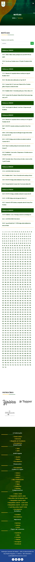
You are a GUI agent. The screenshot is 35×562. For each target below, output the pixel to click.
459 (13, 314)
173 (18, 259)
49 (2, 238)
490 (30, 319)
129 (27, 250)
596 (25, 339)
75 (24, 241)
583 (22, 337)
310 (30, 284)
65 (4, 241)
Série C (18, 477)
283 (22, 280)
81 (6, 243)
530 (10, 328)
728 (25, 365)
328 (15, 289)
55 (14, 238)
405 (27, 303)
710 (10, 362)
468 (5, 316)
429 (27, 307)
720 (5, 365)
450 (20, 312)
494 (10, 321)
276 (5, 280)
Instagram (18, 541)
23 (10, 234)
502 (30, 321)
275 (3, 280)
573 (27, 335)
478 (30, 316)
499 (22, 321)
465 (27, 314)
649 (8, 351)
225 (27, 268)
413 (17, 305)
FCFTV (18, 527)
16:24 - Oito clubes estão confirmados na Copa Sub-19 (14, 80)
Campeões (18, 486)
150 (20, 254)
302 (10, 284)
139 (22, 252)
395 (3, 303)
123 (13, 250)
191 (3, 264)
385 (8, 300)
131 (3, 252)
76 (26, 241)
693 (27, 358)
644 (25, 349)
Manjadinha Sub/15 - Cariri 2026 (18, 505)
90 (24, 243)
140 (25, 252)
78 (30, 241)
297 (27, 282)
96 (6, 245)
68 (10, 241)
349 (8, 293)
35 (4, 236)
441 (27, 310)
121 (8, 250)
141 (27, 252)
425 (18, 307)
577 (8, 337)
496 (15, 321)
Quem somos (18, 436)
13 (21, 231)
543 (13, 330)
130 (30, 250)
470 (10, 316)
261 (27, 275)
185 (18, 261)
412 (15, 305)
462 (20, 314)
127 (22, 250)
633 (27, 346)
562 (30, 332)
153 (27, 254)
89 (22, 243)
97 (8, 245)
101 (17, 245)
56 (16, 238)
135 (13, 252)
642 (20, 349)
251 (3, 275)
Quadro (17, 457)
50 (4, 238)
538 (30, 328)
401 (18, 303)
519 (13, 326)
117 (27, 248)
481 (8, 319)
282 (20, 280)
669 (27, 353)
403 (22, 303)
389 (18, 300)
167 (3, 259)
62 (28, 238)
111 (12, 248)
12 (19, 231)
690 (20, 358)
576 (5, 337)
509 (18, 323)
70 (14, 241)
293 (18, 282)
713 (17, 362)
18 (31, 231)
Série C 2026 (18, 494)
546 (20, 330)
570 (20, 335)
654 (20, 351)
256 (15, 275)
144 (5, 254)
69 (12, 241)
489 (27, 319)
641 (18, 349)
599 (3, 342)
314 (10, 287)
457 (8, 314)
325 (8, 289)
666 (20, 353)
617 (17, 344)
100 (14, 245)
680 (25, 355)
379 (22, 298)
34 (2, 236)
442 (30, 310)
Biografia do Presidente (17, 441)
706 (30, 360)
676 (15, 355)
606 (20, 342)
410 (10, 305)
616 (15, 344)
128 (25, 250)
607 (22, 342)
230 (10, 270)
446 (10, 312)
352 (15, 293)
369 (27, 296)
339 (13, 291)
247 (22, 273)
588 (5, 339)
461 (18, 314)
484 (15, 319)
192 (5, 264)
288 (5, 282)
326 (10, 289)
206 (10, 266)
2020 (18, 448)
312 (5, 287)
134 (10, 252)
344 (25, 291)
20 (4, 234)
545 (18, 330)
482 (10, 319)
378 (20, 298)
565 (8, 335)
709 (8, 362)
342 (20, 291)
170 (10, 259)
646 (30, 349)
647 (3, 351)
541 (8, 330)
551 (3, 332)
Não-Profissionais (18, 479)
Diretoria (18, 439)
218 (10, 268)
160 (15, 257)
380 (25, 298)
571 (22, 335)
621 (27, 344)
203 (3, 266)
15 (25, 231)
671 (3, 355)
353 (18, 293)
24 (12, 234)
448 (15, 312)
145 (8, 254)
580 (15, 337)
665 (18, 353)
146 (10, 254)
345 (27, 291)
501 (27, 321)
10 (15, 231)
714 (20, 362)
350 (10, 293)
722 (10, 365)
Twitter (18, 539)
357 (27, 293)
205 (8, 266)
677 (18, 355)
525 (27, 326)
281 (18, 280)
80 (4, 243)
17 (29, 231)
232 (15, 270)
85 (14, 243)
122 (10, 250)
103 (22, 245)
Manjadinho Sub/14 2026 (18, 496)
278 (10, 280)
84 (12, 243)
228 (5, 270)
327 (13, 289)
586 (30, 337)
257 (18, 275)
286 (30, 280)
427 (22, 307)
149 (18, 254)
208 (15, 266)
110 (10, 248)
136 (15, 252)
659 (3, 353)
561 (27, 332)
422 (10, 307)
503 (3, 323)
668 (25, 353)
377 (18, 298)
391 (22, 300)
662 (10, 353)
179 (3, 261)
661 (8, 353)
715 (22, 362)
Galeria (18, 525)
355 (22, 293)
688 (15, 358)
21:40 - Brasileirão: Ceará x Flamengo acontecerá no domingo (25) (16, 214)
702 (20, 360)
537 (27, 328)
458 (10, 314)
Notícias (18, 523)
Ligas (18, 484)
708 (5, 362)
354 (20, 293)
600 (5, 342)
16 (27, 231)
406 (30, 303)
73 (20, 241)
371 (3, 298)
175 (22, 259)
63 (30, 238)
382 (30, 298)
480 (5, 319)
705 (27, 360)
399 (13, 303)
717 (27, 362)
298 (30, 282)
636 (5, 349)
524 (25, 326)
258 (20, 275)
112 (15, 248)
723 (13, 365)
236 (25, 270)
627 (13, 346)
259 (22, 275)
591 (13, 339)
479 (3, 319)
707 (3, 362)
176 (25, 259)
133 (8, 252)
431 (3, 310)
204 (5, 266)
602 (10, 342)
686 (10, 358)
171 (13, 259)
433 (8, 310)
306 (20, 284)
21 (6, 234)
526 (30, 326)
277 (8, 280)
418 (30, 305)
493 (8, 321)
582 (20, 337)
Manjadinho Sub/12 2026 (17, 500)
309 (27, 284)
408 (5, 305)
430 (30, 307)
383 (3, 300)
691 (22, 358)
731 (3, 367)
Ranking (17, 488)
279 (13, 280)
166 (30, 257)
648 (5, 351)
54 (12, 238)
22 (8, 234)
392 (25, 300)
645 (27, 349)
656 (25, 351)
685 (8, 358)
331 (23, 289)
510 (20, 323)
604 (15, 342)
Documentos (18, 443)
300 (5, 284)
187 (22, 261)
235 (22, 270)
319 (22, 287)
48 (30, 236)
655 (22, 351)
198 (20, 264)
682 (30, 355)
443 (3, 312)
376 (15, 298)
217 (8, 268)
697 (8, 360)
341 (18, 291)
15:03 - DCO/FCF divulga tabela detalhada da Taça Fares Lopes (16, 179)
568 (15, 335)
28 (20, 234)
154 (30, 254)
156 (5, 257)
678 (20, 355)
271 (22, 277)
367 (22, 296)
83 (10, 243)
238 (30, 270)
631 (22, 346)
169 (8, 259)
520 (15, 326)
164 (25, 257)
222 (20, 268)
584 (25, 337)
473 (18, 316)
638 (10, 349)
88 (20, 243)
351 (13, 293)
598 (30, 339)
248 (25, 273)
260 (25, 275)
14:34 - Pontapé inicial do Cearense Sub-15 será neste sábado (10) (16, 184)
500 (25, 321)
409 (8, 305)
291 (13, 282)
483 (13, 319)
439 (22, 310)
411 (13, 305)
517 (8, 326)
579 (13, 337)
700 (15, 360)
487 (22, 319)
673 (8, 355)
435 (13, 310)
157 (8, 257)
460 (15, 314)
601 (8, 342)
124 (15, 250)
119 (3, 250)
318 (20, 287)
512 (25, 323)
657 (27, 351)
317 (17, 287)
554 (10, 332)
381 (27, 298)
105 (27, 245)
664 (15, 353)
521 (18, 326)
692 (25, 358)
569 (18, 335)
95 (4, 245)
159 (13, 257)
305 (18, 284)
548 (25, 330)
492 (5, 321)
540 (5, 330)
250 (30, 273)
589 (8, 339)
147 (13, 254)
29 (22, 234)
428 (25, 307)
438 (20, 310)
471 (13, 316)
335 (3, 291)
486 (20, 319)
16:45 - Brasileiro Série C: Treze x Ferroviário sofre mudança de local (17, 175)
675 (13, 355)
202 (30, 264)
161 (18, 257)
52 (8, 238)
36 (6, 236)
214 (30, 266)
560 (25, 332)
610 (30, 342)
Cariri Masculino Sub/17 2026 (18, 507)
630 (20, 346)
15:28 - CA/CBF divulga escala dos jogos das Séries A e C (14, 198)
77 (28, 241)
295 (22, 282)
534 (20, 328)
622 (30, 344)
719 (3, 365)
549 (27, 330)
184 (15, 261)
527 (3, 328)
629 (18, 346)
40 (14, 236)
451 (22, 312)
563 (3, 335)
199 (22, 264)
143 (3, 254)
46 (26, 236)
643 (22, 349)
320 (25, 287)
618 (20, 344)
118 (29, 248)
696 (5, 360)
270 (20, 277)
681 (27, 355)
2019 (17, 451)
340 (15, 291)
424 (15, 307)
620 (25, 344)
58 (20, 238)
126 (20, 250)
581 (18, 337)
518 (10, 326)
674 (10, 355)
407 (3, 305)
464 (25, 314)
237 (27, 270)
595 (22, 339)
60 (24, 238)
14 (23, 231)
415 (22, 305)
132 (5, 252)
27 (18, 234)
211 (22, 266)
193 (8, 264)
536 (25, 328)
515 (3, 326)
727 (22, 365)
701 (18, 360)
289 (8, 282)
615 (13, 344)
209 (18, 266)
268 (15, 277)
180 (5, 261)
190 (30, 261)
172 (15, 259)
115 (22, 248)
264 (5, 277)
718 (30, 362)
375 (13, 298)
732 (5, 367)
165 (27, 257)
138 (20, 252)
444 (5, 312)
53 (10, 238)
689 (18, 358)
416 (25, 305)
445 (8, 312)
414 (20, 305)
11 (17, 231)
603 (13, 342)
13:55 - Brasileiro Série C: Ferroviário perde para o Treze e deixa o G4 (17, 90)
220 (15, 268)
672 (5, 355)
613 (8, 344)
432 (5, 310)
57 (18, 238)
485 (18, 319)
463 (22, 314)
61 (26, 238)
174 (20, 259)
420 (5, 307)
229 (8, 270)
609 (27, 342)
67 (8, 241)
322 (30, 287)
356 (25, 293)
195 (13, 264)
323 (3, 289)
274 (30, 277)
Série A (18, 473)
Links (18, 535)
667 (22, 353)
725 (18, 365)
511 (22, 323)
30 (24, 234)
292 (15, 282)
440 (25, 310)
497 (18, 321)
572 (25, 335)
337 (8, 291)
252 (5, 275)
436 (15, 310)
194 (10, 264)
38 (10, 236)
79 (2, 243)
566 (10, 335)
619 (22, 344)
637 (8, 349)
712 (15, 362)
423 (13, 307)
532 (15, 328)
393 (27, 300)
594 (20, 339)
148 (15, 254)
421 (8, 307)
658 (30, 351)
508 (15, 323)
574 (30, 335)
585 (27, 337)
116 (24, 248)
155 (3, 257)
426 (20, 307)
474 (20, 316)
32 (28, 234)
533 (18, 328)
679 (22, 355)
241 (8, 273)
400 (15, 303)
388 (15, 300)
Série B (18, 475)
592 (15, 339)
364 (15, 296)
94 (2, 245)
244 (15, 273)
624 (5, 346)
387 (13, 300)
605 (18, 342)
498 (20, 321)
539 (3, 330)
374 (10, 298)
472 (15, 316)
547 (22, 330)
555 (13, 332)
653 (18, 351)
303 (13, 284)
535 (22, 328)
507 (13, 323)
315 (13, 287)
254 (10, 275)
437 (18, 310)
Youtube (18, 537)
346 (30, 291)
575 (3, 337)
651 (13, 351)
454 (30, 312)
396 (5, 303)
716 (25, 362)
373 (8, 298)
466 (30, 314)
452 (25, 312)
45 (24, 236)
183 (13, 261)
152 (25, 254)
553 (8, 332)
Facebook (18, 544)
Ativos (18, 482)
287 (3, 282)
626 (10, 346)
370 (30, 296)
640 (15, 349)
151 (22, 254)
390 (20, 300)
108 (5, 248)
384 (5, 300)
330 (20, 289)
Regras (18, 459)
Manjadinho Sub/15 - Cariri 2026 (18, 502)
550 (30, 330)
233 (18, 270)
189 (27, 261)
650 (10, 351)
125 (17, 250)
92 (28, 243)
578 (10, 337)
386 (10, 300)
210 (20, 266)
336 (5, 291)
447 (13, 312)
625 (8, 346)
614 (10, 344)
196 (15, 264)
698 (10, 360)
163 (22, 257)
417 (27, 305)
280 (15, 280)
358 (30, 293)
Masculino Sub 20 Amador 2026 (18, 498)
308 (25, 284)
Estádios (18, 514)
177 (27, 259)
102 (19, 245)
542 (10, 330)
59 (22, 238)
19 (2, 234)
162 (20, 257)
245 (18, 273)
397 (8, 303)
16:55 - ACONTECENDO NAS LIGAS (11, 219)
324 (5, 289)
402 (20, 303)
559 (22, 332)
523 (22, 326)
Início (14, 18)
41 (16, 236)
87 (18, 243)
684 (5, 358)
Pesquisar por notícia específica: (7, 40)
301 (8, 284)
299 (3, 284)
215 (3, 268)
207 (13, 266)
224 (25, 268)
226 (30, 268)
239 (3, 273)
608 (25, 342)
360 (5, 296)
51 (6, 238)
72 (18, 241)
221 (18, 268)
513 (27, 323)
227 (3, 270)
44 (22, 236)
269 (18, 277)
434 (10, 310)
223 (22, 268)
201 (27, 264)
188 (25, 261)
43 (20, 236)
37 (8, 236)
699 (13, 360)
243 (13, 273)
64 (2, 241)
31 (26, 234)
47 (28, 236)
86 (16, 243)
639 (13, 349)
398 (10, 303)
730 (30, 365)
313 (8, 287)
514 (30, 323)
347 (3, 293)
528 (5, 328)
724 (15, 365)
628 (15, 346)
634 (30, 346)
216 (5, 268)
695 (3, 360)
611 (3, 344)
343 (22, 291)
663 (13, 353)
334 (30, 289)
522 (20, 326)
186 (20, 261)
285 (27, 280)
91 (26, 243)
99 (12, 245)
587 (3, 339)
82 (8, 243)
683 (3, 358)
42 (18, 236)
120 (5, 250)
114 (19, 248)
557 (18, 332)
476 (25, 316)
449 (18, 312)
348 (5, 293)
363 (13, 296)
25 (14, 234)
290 (10, 282)
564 (5, 335)
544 (15, 330)
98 (10, 245)
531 (13, 328)
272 (25, 277)
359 (3, 296)
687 (13, 358)
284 (25, 280)
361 (8, 296)
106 (29, 245)
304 (15, 284)
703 (22, 360)
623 (3, 346)
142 (30, 252)
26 (16, 234)
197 (18, 264)
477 (27, 316)
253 (8, 275)
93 (30, 243)
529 (8, 328)
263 (3, 277)
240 (5, 273)
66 (6, 241)
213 (27, 266)
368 (25, 296)
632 (25, 346)
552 (5, 332)
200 (25, 264)
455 (3, 314)
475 (22, 316)
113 (17, 248)
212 (25, 266)
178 (30, 259)
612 (5, 344)
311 (3, 287)
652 (15, 351)
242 (10, 273)
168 (5, 259)
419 (3, 307)
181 (8, 261)
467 (3, 316)
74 (22, 241)
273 (27, 277)
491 (3, 321)
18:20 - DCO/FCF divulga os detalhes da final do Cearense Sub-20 (16, 194)
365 (18, 296)
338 (10, 291)
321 (27, 287)
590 (10, 339)
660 (5, 353)
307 (22, 284)
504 (5, 323)
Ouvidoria (18, 533)
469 (8, 316)
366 (20, 296)
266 (10, 277)
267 (13, 277)
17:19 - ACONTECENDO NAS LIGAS (11, 171)
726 (20, 365)
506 (10, 323)
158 (10, 257)
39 (12, 236)
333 (28, 289)
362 (10, 296)
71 (16, 241)
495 (13, 321)
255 (13, 275)
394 (30, 300)
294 (20, 282)
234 (20, 270)
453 (27, 312)
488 (25, 319)
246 (20, 273)
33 (30, 234)
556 (15, 332)
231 (13, 270)
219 (13, 268)
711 (13, 362)
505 (8, 323)
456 (5, 314)
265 (8, 277)
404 (25, 303)
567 (13, 335)
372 (5, 298)
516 (5, 326)
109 (8, 248)
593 (18, 339)
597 (27, 339)
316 (15, 287)
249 (27, 273)
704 (25, 360)
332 (25, 289)
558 (20, 332)
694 (30, 358)
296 (25, 282)
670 (30, 353)
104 (24, 245)
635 (3, 349)
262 (30, 275)
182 (10, 261)
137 (18, 252)
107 (3, 248)
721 (8, 365)
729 (27, 365)
